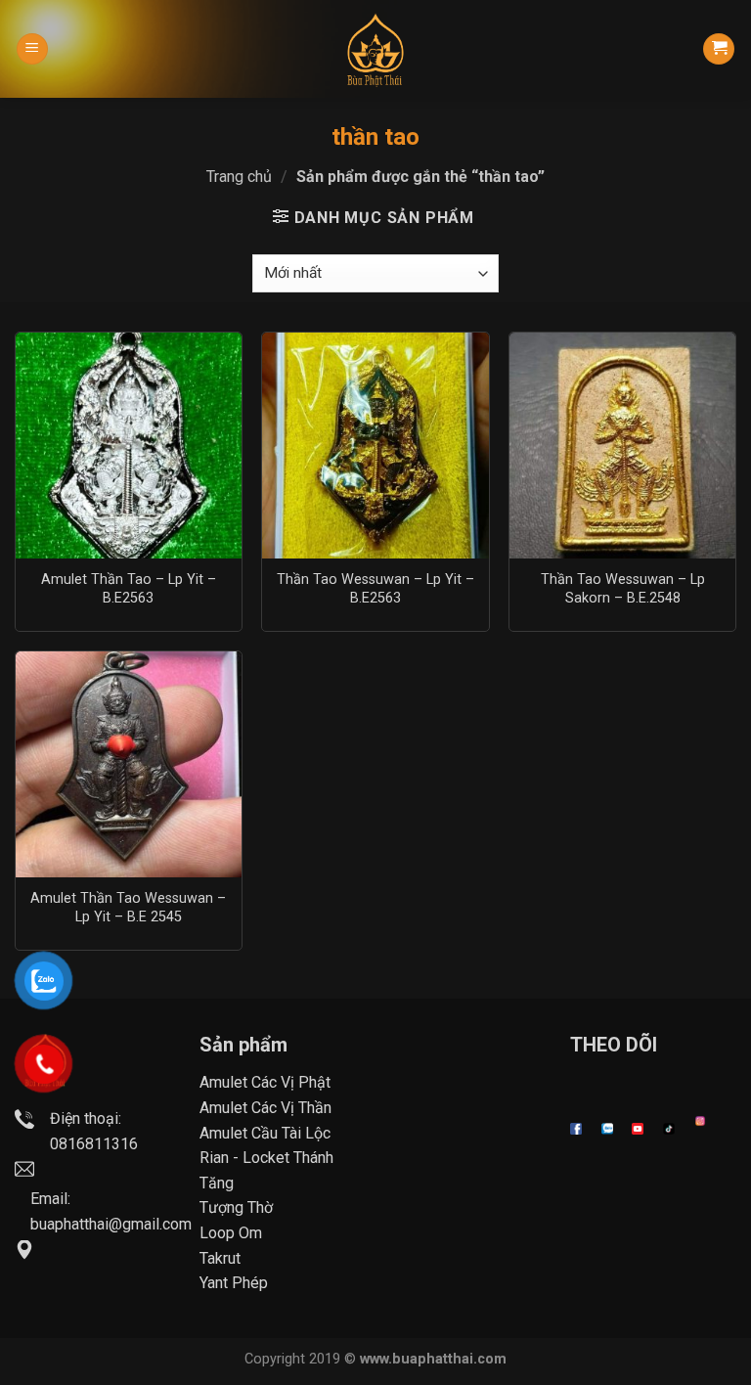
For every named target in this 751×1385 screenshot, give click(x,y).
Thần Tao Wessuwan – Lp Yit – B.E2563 (375, 588)
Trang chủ (239, 176)
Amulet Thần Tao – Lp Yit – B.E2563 (128, 588)
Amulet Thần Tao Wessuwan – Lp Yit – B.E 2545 (128, 907)
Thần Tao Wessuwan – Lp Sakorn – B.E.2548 (623, 588)
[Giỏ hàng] (718, 49)
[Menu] (32, 49)
